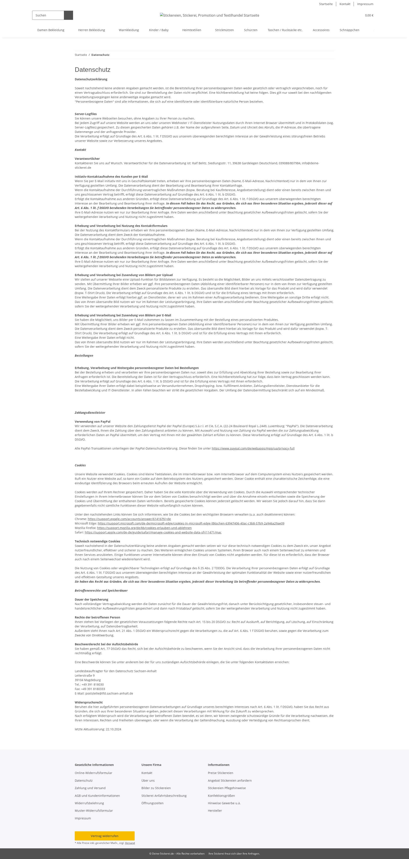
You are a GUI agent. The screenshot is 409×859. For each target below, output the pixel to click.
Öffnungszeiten (152, 803)
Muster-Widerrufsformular (94, 811)
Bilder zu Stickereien (156, 788)
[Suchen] (68, 15)
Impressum (365, 4)
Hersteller (215, 811)
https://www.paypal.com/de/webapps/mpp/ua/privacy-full (253, 448)
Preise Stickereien (220, 773)
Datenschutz (84, 780)
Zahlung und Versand (90, 788)
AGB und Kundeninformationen (97, 796)
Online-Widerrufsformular (93, 773)
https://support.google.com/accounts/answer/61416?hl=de (129, 519)
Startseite (326, 4)
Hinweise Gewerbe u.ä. (224, 803)
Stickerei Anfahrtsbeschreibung (164, 796)
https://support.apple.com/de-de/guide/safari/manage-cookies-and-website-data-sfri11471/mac (153, 532)
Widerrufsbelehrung (89, 803)
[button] (350, 15)
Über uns (148, 780)
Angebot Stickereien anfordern (230, 780)
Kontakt (345, 4)
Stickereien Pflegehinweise (227, 788)
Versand (130, 843)
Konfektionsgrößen (221, 796)
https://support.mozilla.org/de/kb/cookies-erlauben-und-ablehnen (144, 528)
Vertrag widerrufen (104, 836)
